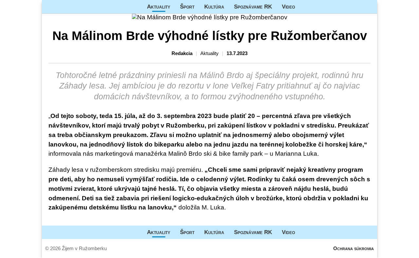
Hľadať (369, 6)
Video (288, 6)
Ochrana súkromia (353, 248)
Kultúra (214, 6)
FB (305, 6)
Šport (187, 6)
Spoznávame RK (253, 6)
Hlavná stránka (66, 6)
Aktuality (158, 6)
